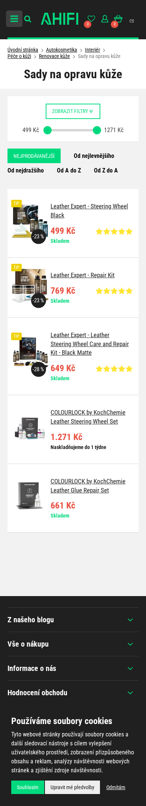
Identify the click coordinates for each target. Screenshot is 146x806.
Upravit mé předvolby (72, 787)
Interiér (92, 50)
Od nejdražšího (25, 170)
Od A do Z (69, 170)
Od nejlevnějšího (94, 155)
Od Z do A (106, 170)
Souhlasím (28, 787)
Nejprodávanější (34, 156)
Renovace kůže (54, 56)
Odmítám (115, 787)
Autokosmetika (61, 50)
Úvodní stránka (22, 50)
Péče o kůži (19, 56)
